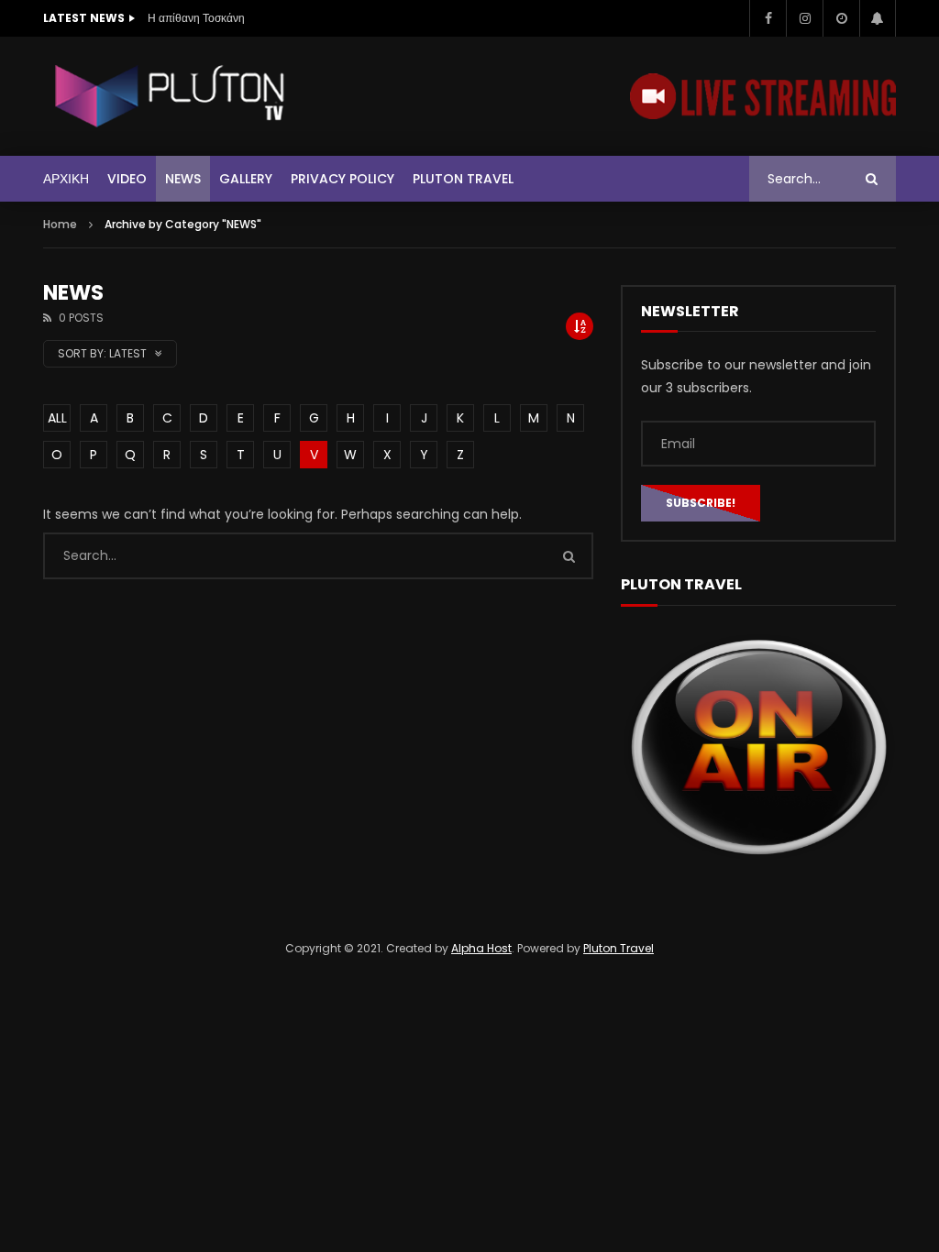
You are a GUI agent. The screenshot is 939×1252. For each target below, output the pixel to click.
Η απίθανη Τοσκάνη (196, 18)
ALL (57, 418)
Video (127, 179)
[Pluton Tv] (171, 96)
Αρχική (66, 179)
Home (60, 224)
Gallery (245, 179)
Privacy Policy (342, 179)
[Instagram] (804, 18)
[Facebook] (767, 18)
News (183, 179)
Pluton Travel (463, 179)
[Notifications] (877, 18)
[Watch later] (841, 18)
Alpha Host (481, 948)
